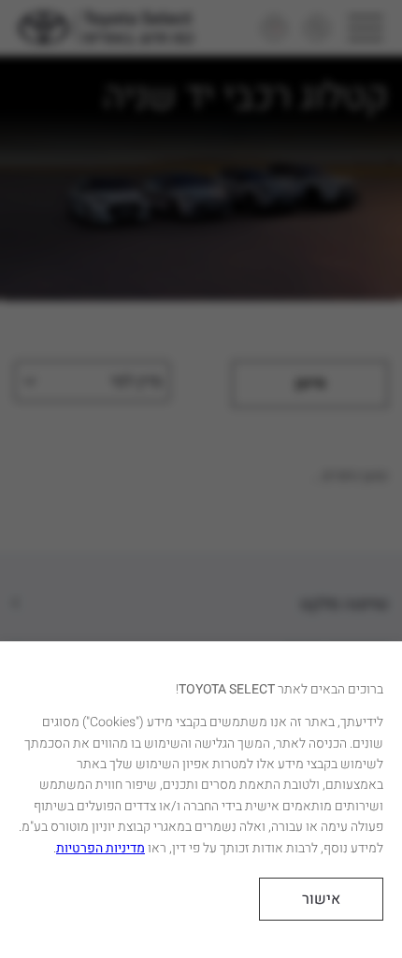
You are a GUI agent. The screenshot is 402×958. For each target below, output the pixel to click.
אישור (321, 899)
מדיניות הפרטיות (100, 848)
